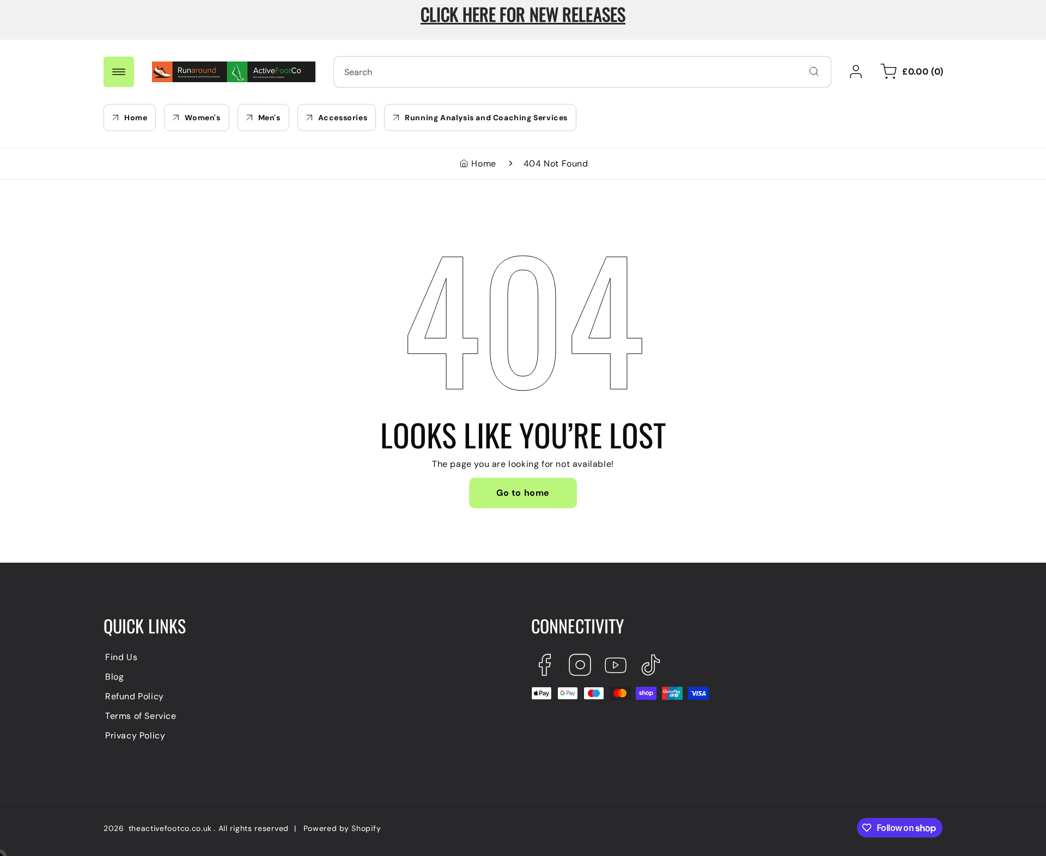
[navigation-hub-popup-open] (119, 72)
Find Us (121, 657)
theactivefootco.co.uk (170, 828)
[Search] (814, 71)
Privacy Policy (135, 735)
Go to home (523, 492)
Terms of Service (141, 716)
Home (483, 163)
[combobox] (582, 72)
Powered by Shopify (342, 828)
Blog (114, 676)
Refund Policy (134, 696)
